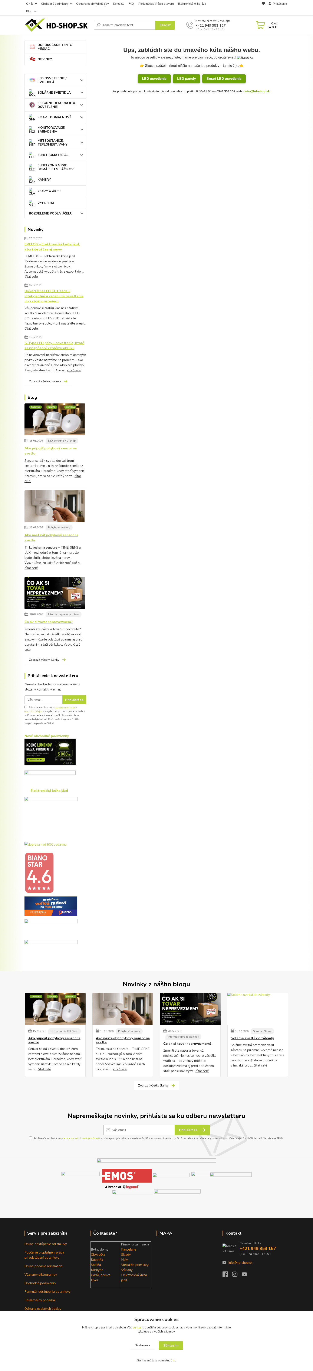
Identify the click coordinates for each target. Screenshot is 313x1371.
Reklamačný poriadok (39, 1300)
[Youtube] (246, 1275)
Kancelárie (128, 1249)
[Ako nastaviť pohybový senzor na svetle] (54, 507)
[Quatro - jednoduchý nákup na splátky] (50, 906)
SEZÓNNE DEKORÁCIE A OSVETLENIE (56, 105)
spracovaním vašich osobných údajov (80, 1138)
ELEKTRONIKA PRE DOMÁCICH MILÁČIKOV (55, 167)
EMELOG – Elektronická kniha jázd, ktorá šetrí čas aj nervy (52, 247)
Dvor (94, 1280)
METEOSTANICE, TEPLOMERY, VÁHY (52, 143)
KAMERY (44, 179)
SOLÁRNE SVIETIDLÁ (54, 92)
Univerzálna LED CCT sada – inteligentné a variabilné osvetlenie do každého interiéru (53, 296)
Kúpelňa (97, 1260)
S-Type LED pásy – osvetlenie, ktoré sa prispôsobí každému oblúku (54, 345)
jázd (124, 1280)
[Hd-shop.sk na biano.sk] (39, 872)
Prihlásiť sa (74, 700)
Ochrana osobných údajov (92, 4)
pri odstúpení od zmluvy (41, 1257)
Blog (29, 11)
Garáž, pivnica (101, 1275)
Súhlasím (170, 1345)
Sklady (126, 1254)
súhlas (137, 1327)
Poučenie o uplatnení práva (44, 1252)
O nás (29, 4)
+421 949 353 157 (210, 25)
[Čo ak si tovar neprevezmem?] (54, 594)
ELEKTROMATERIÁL (53, 155)
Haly (124, 1260)
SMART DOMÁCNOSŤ (54, 117)
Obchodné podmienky (55, 4)
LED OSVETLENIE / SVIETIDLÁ (52, 80)
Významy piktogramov (40, 1274)
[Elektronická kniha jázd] (177, 1197)
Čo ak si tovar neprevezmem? (48, 622)
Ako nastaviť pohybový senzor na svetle (51, 538)
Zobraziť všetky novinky (45, 381)
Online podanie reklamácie (43, 1266)
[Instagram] (237, 1275)
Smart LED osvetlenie (224, 78)
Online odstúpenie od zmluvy (45, 1244)
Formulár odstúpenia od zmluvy (47, 1292)
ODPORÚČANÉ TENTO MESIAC (54, 47)
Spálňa (96, 1265)
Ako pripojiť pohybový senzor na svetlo (50, 451)
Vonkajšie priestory (135, 1265)
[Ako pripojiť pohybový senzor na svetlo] (54, 420)
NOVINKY (44, 59)
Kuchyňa (97, 1270)
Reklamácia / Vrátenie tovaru (156, 4)
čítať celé (31, 276)
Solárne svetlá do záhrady (252, 1038)
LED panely (186, 78)
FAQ (131, 4)
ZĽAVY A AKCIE (49, 191)
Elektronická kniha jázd (192, 4)
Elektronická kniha (134, 1275)
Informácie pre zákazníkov (63, 614)
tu (173, 1360)
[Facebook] (227, 1275)
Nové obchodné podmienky (46, 736)
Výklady (127, 1270)
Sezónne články (262, 1031)
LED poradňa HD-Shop (62, 440)
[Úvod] (57, 25)
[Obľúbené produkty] (263, 8)
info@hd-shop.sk (257, 91)
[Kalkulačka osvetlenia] (50, 751)
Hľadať (165, 25)
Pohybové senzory (59, 527)
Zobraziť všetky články (44, 660)
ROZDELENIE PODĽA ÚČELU (50, 213)
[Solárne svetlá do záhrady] (257, 1009)
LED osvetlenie (154, 78)
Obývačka (98, 1254)
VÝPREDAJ (45, 203)
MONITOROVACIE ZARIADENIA (51, 130)
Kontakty (118, 4)
